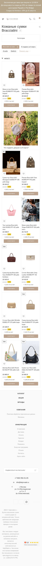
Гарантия (21, 438)
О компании (21, 429)
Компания (21, 410)
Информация (21, 424)
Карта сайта (21, 456)
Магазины (21, 417)
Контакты (21, 453)
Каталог (21, 393)
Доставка (21, 432)
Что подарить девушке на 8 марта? (16, 148)
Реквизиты (21, 444)
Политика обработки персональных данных (21, 414)
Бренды (21, 402)
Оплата (21, 435)
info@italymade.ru (22, 482)
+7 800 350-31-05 (21, 478)
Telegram (15, 502)
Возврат (21, 441)
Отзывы (21, 450)
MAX (26, 502)
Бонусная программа (21, 447)
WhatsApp (21, 502)
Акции (21, 398)
